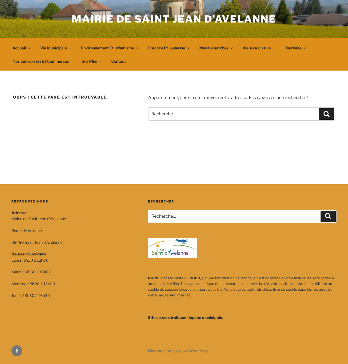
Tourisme (293, 48)
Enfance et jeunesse (166, 48)
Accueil (19, 48)
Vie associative (257, 48)
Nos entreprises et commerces (41, 61)
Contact (118, 61)
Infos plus (88, 61)
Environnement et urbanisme (107, 48)
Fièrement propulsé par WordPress (178, 351)
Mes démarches (213, 48)
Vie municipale (53, 48)
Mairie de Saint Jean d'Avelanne (174, 19)
